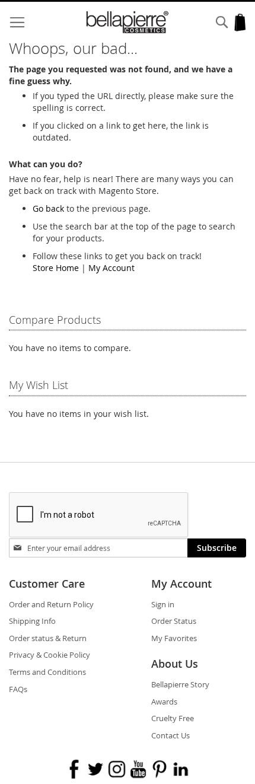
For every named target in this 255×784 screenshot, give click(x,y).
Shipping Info (32, 621)
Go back (48, 208)
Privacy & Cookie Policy (49, 654)
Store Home (56, 267)
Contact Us (170, 735)
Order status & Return (48, 638)
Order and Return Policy (51, 604)
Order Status (173, 621)
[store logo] (128, 22)
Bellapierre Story (180, 684)
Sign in (162, 604)
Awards (164, 701)
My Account (111, 267)
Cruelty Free (172, 718)
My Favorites (174, 638)
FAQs (18, 689)
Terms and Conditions (47, 672)
